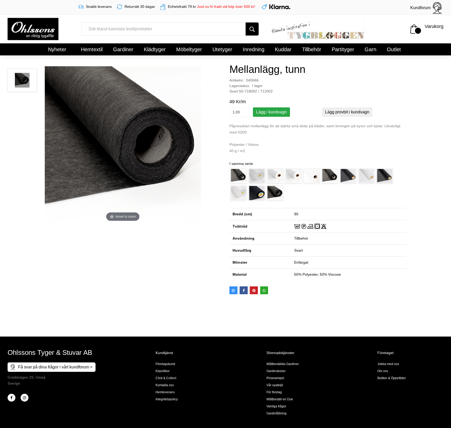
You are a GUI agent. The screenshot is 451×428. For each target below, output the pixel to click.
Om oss (382, 371)
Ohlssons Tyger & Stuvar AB (50, 352)
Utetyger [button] (222, 49)
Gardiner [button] (123, 49)
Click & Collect (166, 378)
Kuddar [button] (283, 49)
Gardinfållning (276, 413)
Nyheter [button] (57, 49)
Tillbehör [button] (311, 49)
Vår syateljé (274, 385)
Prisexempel (275, 378)
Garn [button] (370, 49)
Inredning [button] (253, 49)
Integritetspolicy (167, 399)
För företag (274, 392)
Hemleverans (165, 392)
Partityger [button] (343, 49)
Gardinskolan (276, 371)
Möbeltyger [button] (189, 49)
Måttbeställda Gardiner (282, 364)
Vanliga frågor (276, 406)
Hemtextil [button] (92, 49)
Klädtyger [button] (155, 49)
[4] (24, 398)
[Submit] (252, 29)
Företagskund (165, 364)
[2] (11, 398)
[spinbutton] (240, 112)
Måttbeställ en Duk (279, 399)
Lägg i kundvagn (271, 112)
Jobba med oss (388, 364)
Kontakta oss (165, 385)
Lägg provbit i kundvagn (347, 112)
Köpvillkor (163, 371)
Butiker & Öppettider (391, 378)
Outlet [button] (394, 49)
